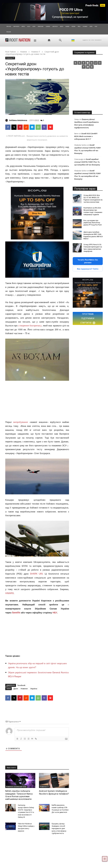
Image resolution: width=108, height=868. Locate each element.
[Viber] (44, 127)
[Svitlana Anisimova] (7, 120)
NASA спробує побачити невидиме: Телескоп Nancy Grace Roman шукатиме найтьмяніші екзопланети (19, 795)
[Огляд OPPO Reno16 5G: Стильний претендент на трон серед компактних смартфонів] (77, 247)
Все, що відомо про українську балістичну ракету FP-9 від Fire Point (93, 223)
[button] (60, 40)
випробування (20, 422)
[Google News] (92, 67)
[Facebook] (8, 127)
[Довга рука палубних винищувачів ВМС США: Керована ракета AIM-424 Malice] (77, 235)
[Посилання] (36, 738)
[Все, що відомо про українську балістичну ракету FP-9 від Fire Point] (77, 223)
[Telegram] (32, 127)
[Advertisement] (37, 400)
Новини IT (35, 51)
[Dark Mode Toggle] (104, 858)
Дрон (15, 688)
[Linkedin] (92, 63)
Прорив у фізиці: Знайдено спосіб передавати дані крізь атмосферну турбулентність (59, 828)
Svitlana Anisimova (18, 120)
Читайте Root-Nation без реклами (88, 261)
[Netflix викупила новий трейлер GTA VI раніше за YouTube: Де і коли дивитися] (44, 807)
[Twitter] (80, 63)
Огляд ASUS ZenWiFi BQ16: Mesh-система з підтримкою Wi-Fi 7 (85, 136)
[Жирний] (17, 738)
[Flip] (50, 127)
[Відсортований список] (25, 738)
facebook (21, 685)
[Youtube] (88, 67)
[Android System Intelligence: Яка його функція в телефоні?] (54, 780)
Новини (23, 51)
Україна (33, 688)
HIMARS (9, 593)
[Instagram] (100, 63)
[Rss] (75, 63)
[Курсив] (21, 738)
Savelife (16, 612)
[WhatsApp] (38, 127)
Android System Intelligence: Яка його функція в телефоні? (54, 792)
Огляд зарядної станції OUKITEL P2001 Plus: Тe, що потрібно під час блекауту (87, 162)
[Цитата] (32, 738)
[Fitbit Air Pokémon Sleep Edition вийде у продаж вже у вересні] (10, 826)
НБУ (55, 612)
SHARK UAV (36, 573)
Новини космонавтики (16, 786)
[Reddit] (96, 63)
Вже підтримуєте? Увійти (87, 269)
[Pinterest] (20, 127)
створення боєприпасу (30, 325)
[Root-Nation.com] (17, 39)
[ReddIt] (26, 127)
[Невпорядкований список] (28, 738)
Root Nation (10, 51)
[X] (14, 127)
